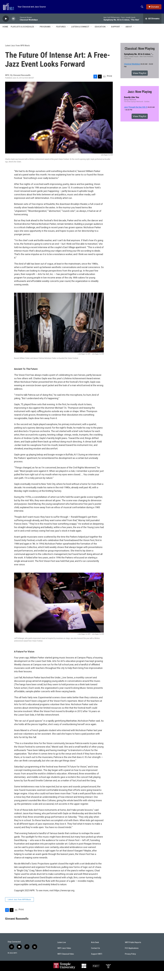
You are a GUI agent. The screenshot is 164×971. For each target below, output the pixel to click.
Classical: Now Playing (140, 48)
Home (5, 27)
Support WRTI (96, 954)
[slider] (17, 18)
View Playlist (139, 73)
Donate (155, 6)
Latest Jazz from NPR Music (17, 45)
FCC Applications (132, 948)
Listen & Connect (80, 27)
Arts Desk (95, 942)
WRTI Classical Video (65, 954)
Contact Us (95, 948)
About (129, 27)
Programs (45, 27)
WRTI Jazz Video (64, 948)
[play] (6, 18)
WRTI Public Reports (133, 942)
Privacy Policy (130, 954)
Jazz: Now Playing (140, 92)
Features (61, 27)
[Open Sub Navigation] (36, 27)
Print (109, 75)
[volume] (13, 19)
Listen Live (61, 942)
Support (115, 27)
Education (100, 27)
